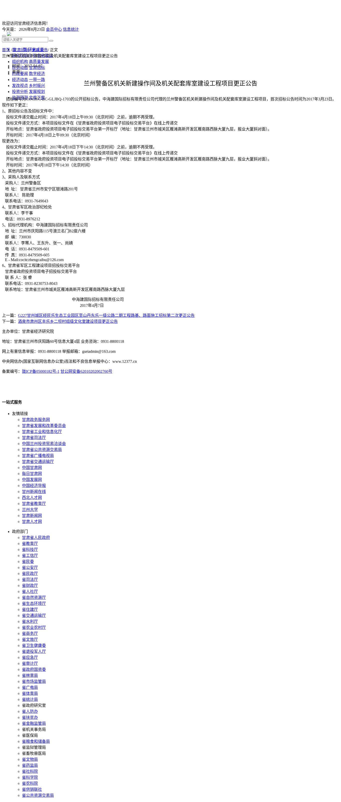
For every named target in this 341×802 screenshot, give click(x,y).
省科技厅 (30, 549)
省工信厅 (30, 555)
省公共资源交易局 (38, 795)
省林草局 (30, 675)
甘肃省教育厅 (34, 503)
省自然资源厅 (34, 597)
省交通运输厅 (34, 615)
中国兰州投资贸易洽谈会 (44, 443)
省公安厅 (30, 567)
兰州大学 (30, 509)
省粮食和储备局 (36, 741)
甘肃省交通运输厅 (38, 461)
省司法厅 (30, 579)
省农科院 (30, 783)
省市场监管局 (34, 681)
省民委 (28, 561)
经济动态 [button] (20, 79)
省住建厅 (30, 609)
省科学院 (30, 777)
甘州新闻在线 (34, 491)
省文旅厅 (30, 639)
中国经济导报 (34, 485)
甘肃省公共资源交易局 (42, 449)
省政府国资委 (34, 669)
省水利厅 (30, 621)
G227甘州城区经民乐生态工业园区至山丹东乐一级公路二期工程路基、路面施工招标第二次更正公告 (106, 315)
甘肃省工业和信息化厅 (42, 431)
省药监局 (30, 765)
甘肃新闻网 (32, 515)
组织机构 (20, 61)
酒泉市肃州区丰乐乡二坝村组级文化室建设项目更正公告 (68, 321)
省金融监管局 (34, 723)
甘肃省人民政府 (36, 537)
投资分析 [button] (20, 91)
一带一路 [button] (37, 79)
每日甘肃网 (32, 473)
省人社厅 (30, 591)
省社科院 (30, 771)
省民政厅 (30, 573)
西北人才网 (32, 497)
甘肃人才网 (32, 521)
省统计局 (30, 699)
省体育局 (30, 693)
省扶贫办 (30, 717)
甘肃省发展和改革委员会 (44, 425)
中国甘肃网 (32, 467)
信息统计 (71, 29)
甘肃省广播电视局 (38, 455)
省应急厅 (30, 657)
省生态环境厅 (34, 603)
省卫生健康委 (34, 645)
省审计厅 (30, 663)
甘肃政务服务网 (36, 419)
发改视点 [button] (20, 85)
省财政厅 (30, 585)
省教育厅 (30, 543)
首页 (6, 50)
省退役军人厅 (34, 651)
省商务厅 (30, 633)
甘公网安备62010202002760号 (86, 371)
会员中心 (54, 29)
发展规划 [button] (37, 91)
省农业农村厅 (34, 627)
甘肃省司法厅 (34, 437)
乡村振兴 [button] (37, 85)
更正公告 (40, 50)
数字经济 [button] (37, 73)
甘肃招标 (21, 50)
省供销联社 (32, 789)
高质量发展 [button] (39, 61)
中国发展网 (32, 479)
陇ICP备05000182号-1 (40, 371)
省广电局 (30, 687)
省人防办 (30, 711)
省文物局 (30, 759)
